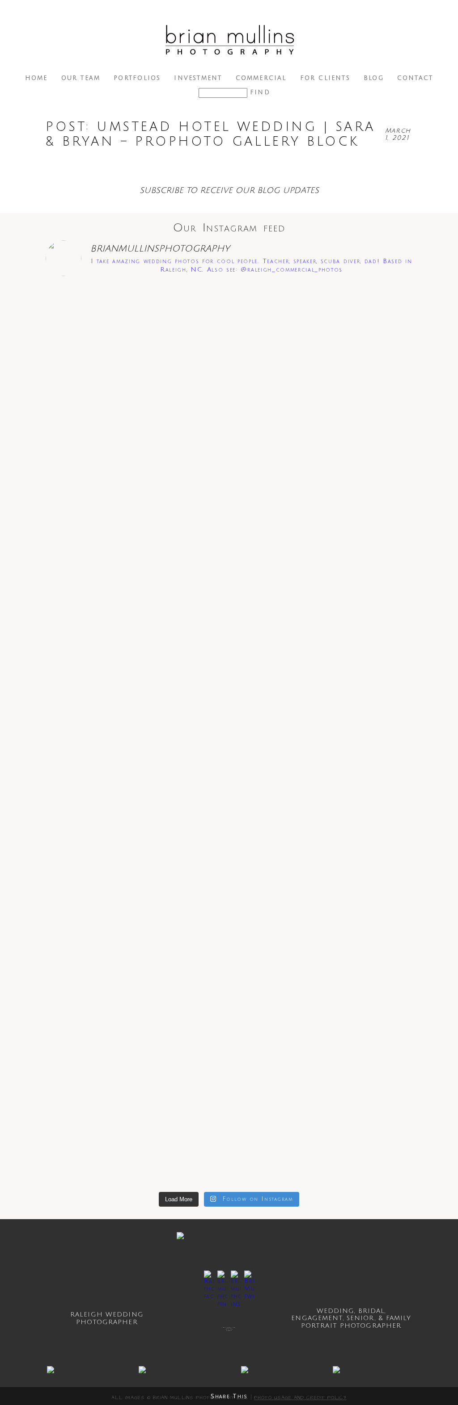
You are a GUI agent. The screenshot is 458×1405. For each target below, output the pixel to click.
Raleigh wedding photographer (107, 1318)
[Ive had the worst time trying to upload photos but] (303, 403)
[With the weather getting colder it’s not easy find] (229, 380)
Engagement (317, 1318)
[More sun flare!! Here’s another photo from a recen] (155, 441)
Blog (374, 78)
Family (398, 1318)
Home (36, 78)
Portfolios (137, 78)
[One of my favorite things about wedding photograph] (80, 354)
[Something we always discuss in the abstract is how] (303, 835)
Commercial (261, 78)
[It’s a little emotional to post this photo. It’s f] (80, 816)
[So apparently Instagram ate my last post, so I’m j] (377, 854)
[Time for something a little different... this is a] (377, 335)
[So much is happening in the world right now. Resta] (229, 891)
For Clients (325, 78)
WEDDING (336, 1311)
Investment (198, 78)
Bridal (371, 1311)
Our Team (81, 78)
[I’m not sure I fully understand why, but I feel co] (155, 805)
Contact (415, 78)
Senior (361, 1318)
